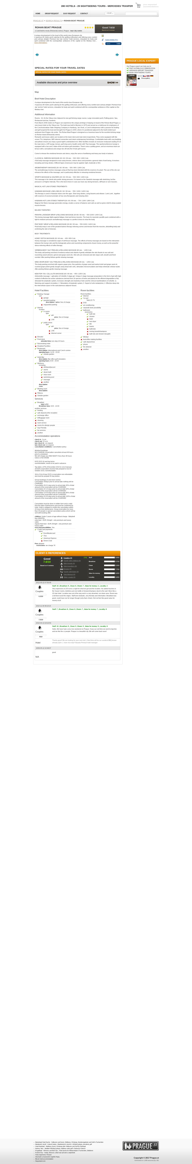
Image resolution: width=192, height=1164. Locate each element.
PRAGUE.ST (38, 21)
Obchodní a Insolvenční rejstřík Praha (47, 1157)
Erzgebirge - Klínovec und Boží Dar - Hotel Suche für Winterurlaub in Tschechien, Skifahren (64, 1150)
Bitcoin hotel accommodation (44, 1159)
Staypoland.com (40, 1161)
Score (108, 43)
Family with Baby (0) (71, 572)
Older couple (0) (69, 577)
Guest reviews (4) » (111, 39)
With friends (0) (69, 563)
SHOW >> (112, 82)
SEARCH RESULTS (54, 21)
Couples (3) (68, 558)
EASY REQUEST (69, 13)
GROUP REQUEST (52, 13)
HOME (38, 13)
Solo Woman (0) (69, 574)
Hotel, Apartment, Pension (43, 1154)
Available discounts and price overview (57, 82)
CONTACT (84, 13)
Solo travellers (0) (70, 566)
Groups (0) (67, 569)
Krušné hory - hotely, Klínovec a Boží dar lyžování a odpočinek (55, 1152)
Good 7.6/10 (108, 28)
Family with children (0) (72, 561)
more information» (40, 43)
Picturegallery (145, 78)
